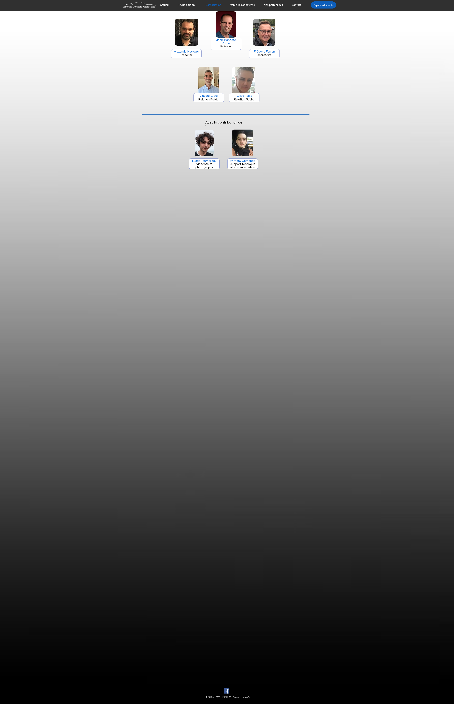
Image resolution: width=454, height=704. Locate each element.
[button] (226, 24)
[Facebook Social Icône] (226, 691)
